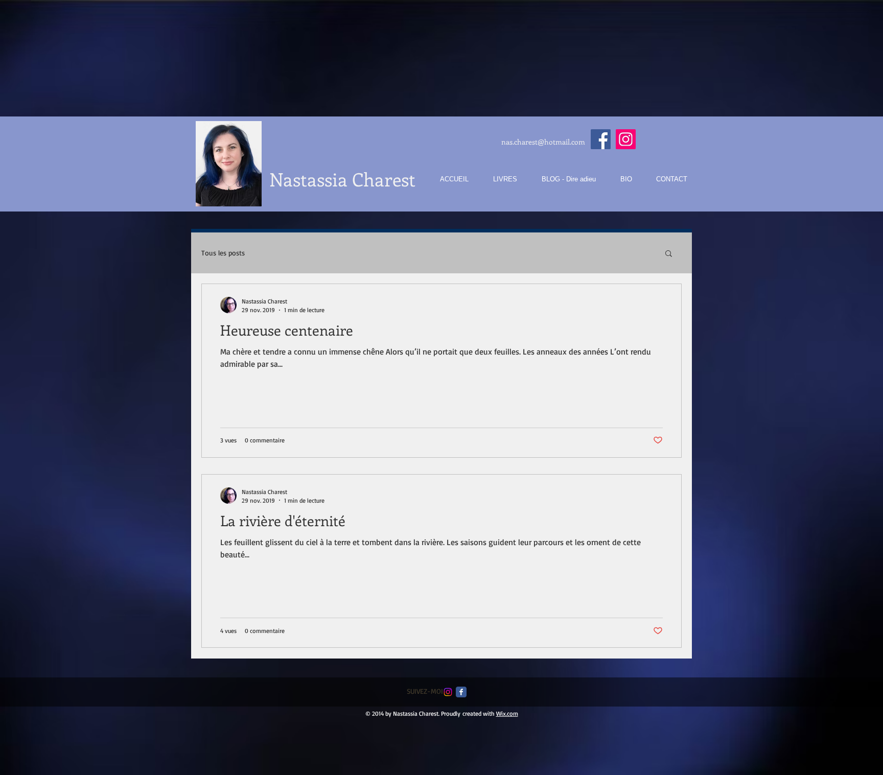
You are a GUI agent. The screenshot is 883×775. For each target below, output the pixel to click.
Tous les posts (223, 252)
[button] (668, 254)
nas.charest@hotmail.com (543, 142)
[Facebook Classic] (461, 692)
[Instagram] (626, 139)
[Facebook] (601, 139)
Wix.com (507, 713)
